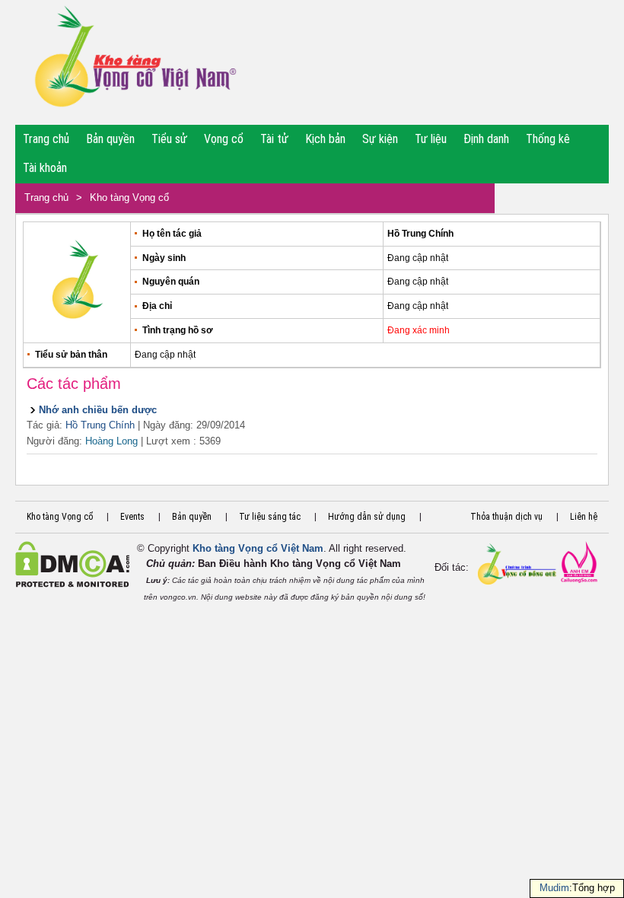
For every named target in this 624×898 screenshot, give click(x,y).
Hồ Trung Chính (100, 425)
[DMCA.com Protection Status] (72, 584)
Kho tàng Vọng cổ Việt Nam (258, 548)
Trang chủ (46, 139)
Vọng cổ (224, 139)
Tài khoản (45, 168)
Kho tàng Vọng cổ (129, 197)
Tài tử (274, 139)
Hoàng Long (111, 441)
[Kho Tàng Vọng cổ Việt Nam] (134, 62)
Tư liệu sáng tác (270, 516)
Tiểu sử (169, 139)
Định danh (486, 139)
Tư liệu (431, 139)
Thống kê (548, 139)
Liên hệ (583, 516)
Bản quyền (110, 139)
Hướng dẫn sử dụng (367, 516)
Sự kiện (380, 139)
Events (132, 516)
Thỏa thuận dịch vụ (506, 516)
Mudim (554, 887)
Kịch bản (325, 139)
